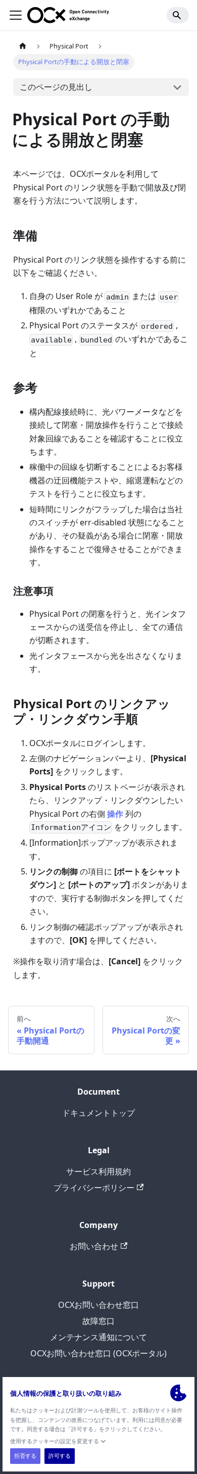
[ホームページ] (22, 46)
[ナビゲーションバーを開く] (15, 15)
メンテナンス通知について (98, 1337)
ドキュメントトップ (98, 1112)
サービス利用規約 (98, 1171)
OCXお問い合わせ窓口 (98, 1304)
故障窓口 (98, 1320)
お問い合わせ (94, 1246)
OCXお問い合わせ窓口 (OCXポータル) (98, 1353)
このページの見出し (56, 86)
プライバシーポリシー (94, 1187)
